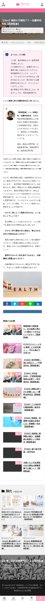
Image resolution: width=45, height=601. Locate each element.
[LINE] (30, 304)
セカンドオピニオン (17, 42)
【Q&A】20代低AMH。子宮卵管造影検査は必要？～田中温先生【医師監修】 (32, 377)
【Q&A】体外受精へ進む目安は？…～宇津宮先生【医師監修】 (32, 363)
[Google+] (22, 304)
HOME (6, 42)
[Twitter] (15, 304)
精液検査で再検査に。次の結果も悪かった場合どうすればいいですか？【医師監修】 (31, 331)
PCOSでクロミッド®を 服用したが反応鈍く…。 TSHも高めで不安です (32, 348)
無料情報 (13, 599)
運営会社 (4, 599)
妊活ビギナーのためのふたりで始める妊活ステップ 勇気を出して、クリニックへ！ (12, 515)
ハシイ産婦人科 (18, 31)
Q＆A (10, 31)
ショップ (31, 599)
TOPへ (40, 599)
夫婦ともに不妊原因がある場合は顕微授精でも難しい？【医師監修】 (31, 466)
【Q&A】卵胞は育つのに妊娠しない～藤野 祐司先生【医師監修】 (32, 393)
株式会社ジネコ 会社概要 (22, 590)
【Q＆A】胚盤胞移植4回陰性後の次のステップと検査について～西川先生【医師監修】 (33, 544)
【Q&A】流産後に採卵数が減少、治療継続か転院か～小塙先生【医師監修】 (32, 437)
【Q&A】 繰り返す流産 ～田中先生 (32, 450)
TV (22, 599)
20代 (19, 29)
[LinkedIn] (38, 304)
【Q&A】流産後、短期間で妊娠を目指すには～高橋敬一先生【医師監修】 (32, 422)
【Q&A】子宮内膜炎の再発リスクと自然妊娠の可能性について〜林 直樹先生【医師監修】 (33, 515)
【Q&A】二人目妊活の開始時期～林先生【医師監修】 (32, 407)
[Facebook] (7, 304)
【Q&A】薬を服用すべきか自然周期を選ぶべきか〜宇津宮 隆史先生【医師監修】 (12, 544)
